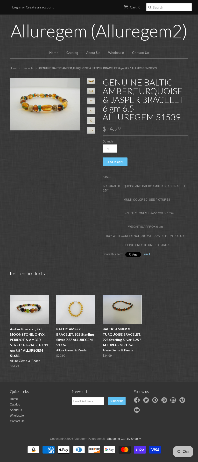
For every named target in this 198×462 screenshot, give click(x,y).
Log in (16, 7)
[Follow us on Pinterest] (155, 401)
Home (53, 53)
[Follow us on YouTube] (137, 411)
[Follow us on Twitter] (146, 401)
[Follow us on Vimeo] (183, 401)
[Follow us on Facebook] (137, 401)
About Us (93, 53)
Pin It (146, 254)
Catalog (72, 53)
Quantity (108, 141)
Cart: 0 (134, 7)
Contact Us (140, 53)
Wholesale (116, 53)
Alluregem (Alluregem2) (99, 30)
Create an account (40, 7)
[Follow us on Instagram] (173, 401)
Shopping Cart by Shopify (124, 439)
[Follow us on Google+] (165, 401)
